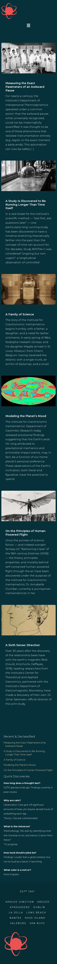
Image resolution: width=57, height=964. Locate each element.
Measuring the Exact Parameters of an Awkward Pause (24, 86)
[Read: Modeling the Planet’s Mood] (28, 390)
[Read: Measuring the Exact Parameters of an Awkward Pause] (28, 57)
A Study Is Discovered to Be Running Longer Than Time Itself (25, 204)
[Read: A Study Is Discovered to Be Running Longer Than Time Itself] (28, 175)
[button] (28, 25)
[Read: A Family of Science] (28, 289)
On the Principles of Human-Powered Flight (25, 532)
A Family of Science (19, 314)
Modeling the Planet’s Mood (25, 416)
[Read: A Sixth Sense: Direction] (28, 619)
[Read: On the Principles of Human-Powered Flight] (28, 505)
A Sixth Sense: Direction (22, 645)
